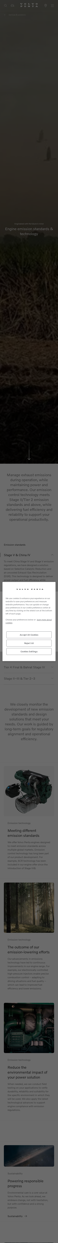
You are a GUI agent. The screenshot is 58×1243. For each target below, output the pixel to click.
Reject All (29, 643)
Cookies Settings (29, 651)
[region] (29, 621)
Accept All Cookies (29, 635)
